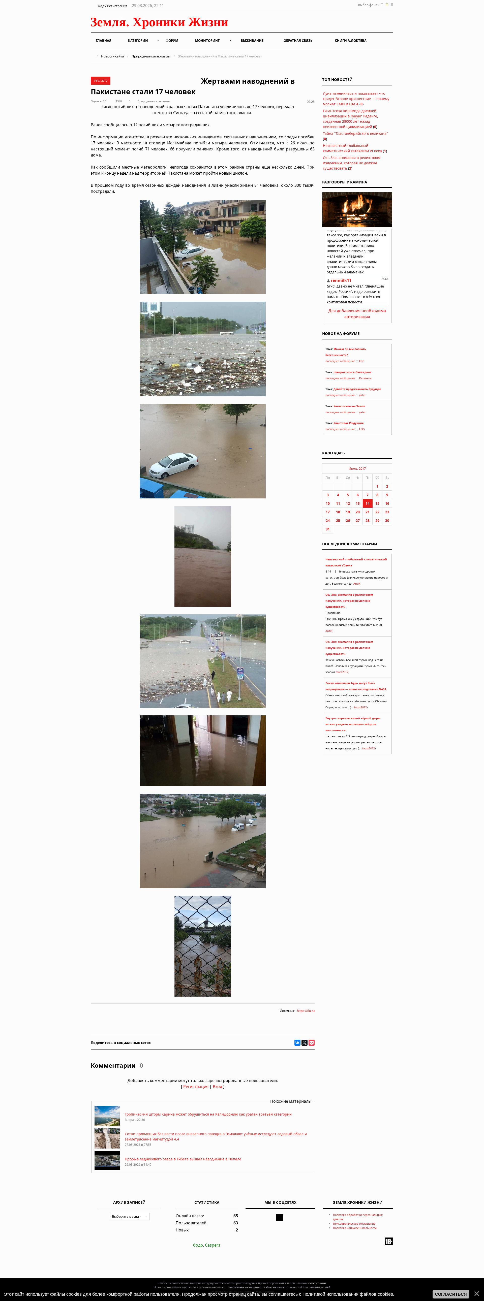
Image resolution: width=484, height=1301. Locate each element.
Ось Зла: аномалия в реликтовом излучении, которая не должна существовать (351, 163)
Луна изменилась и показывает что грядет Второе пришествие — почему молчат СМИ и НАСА (356, 98)
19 (348, 512)
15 (377, 503)
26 (348, 520)
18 (338, 512)
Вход (217, 1086)
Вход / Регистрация (111, 6)
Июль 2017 (357, 468)
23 (387, 512)
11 (338, 503)
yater (362, 395)
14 (368, 503)
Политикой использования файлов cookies (347, 1294)
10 (328, 503)
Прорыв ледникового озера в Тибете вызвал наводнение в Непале (183, 1159)
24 (328, 520)
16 (387, 503)
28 (368, 520)
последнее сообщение (340, 361)
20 (358, 512)
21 (368, 512)
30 (387, 520)
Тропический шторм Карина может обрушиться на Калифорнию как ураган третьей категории (208, 1114)
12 (348, 503)
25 (338, 520)
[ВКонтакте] (297, 1043)
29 (377, 520)
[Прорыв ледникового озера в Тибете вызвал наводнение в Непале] (107, 1169)
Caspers (212, 1245)
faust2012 (342, 672)
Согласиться (451, 1294)
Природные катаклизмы (151, 56)
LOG (362, 429)
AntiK (356, 583)
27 (358, 520)
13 (358, 503)
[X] (304, 1043)
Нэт (361, 361)
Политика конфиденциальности (355, 1228)
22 (377, 512)
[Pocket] (312, 1043)
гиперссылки (317, 1283)
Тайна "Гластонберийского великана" (355, 133)
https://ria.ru (306, 1011)
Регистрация (195, 1086)
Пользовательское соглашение (354, 1223)
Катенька (365, 378)
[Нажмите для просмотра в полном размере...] (203, 293)
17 (328, 512)
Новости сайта (112, 56)
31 (328, 529)
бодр (198, 1245)
